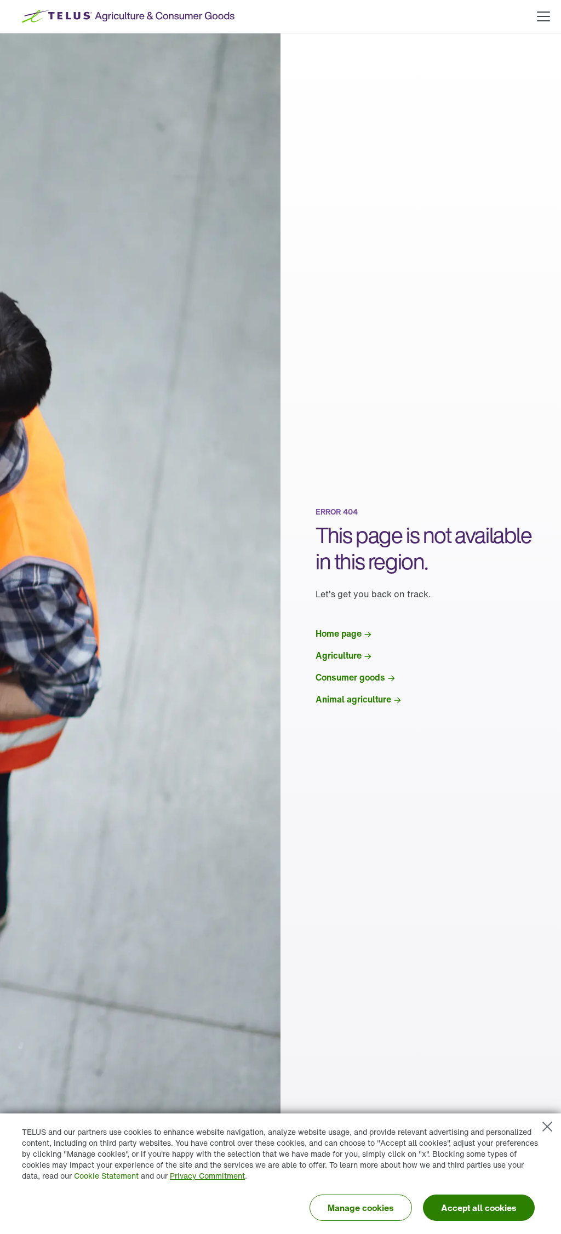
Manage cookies (361, 1207)
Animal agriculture (353, 699)
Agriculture (339, 655)
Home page (339, 633)
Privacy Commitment (207, 1175)
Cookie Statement (106, 1175)
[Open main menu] (543, 16)
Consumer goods (350, 677)
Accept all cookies (479, 1207)
